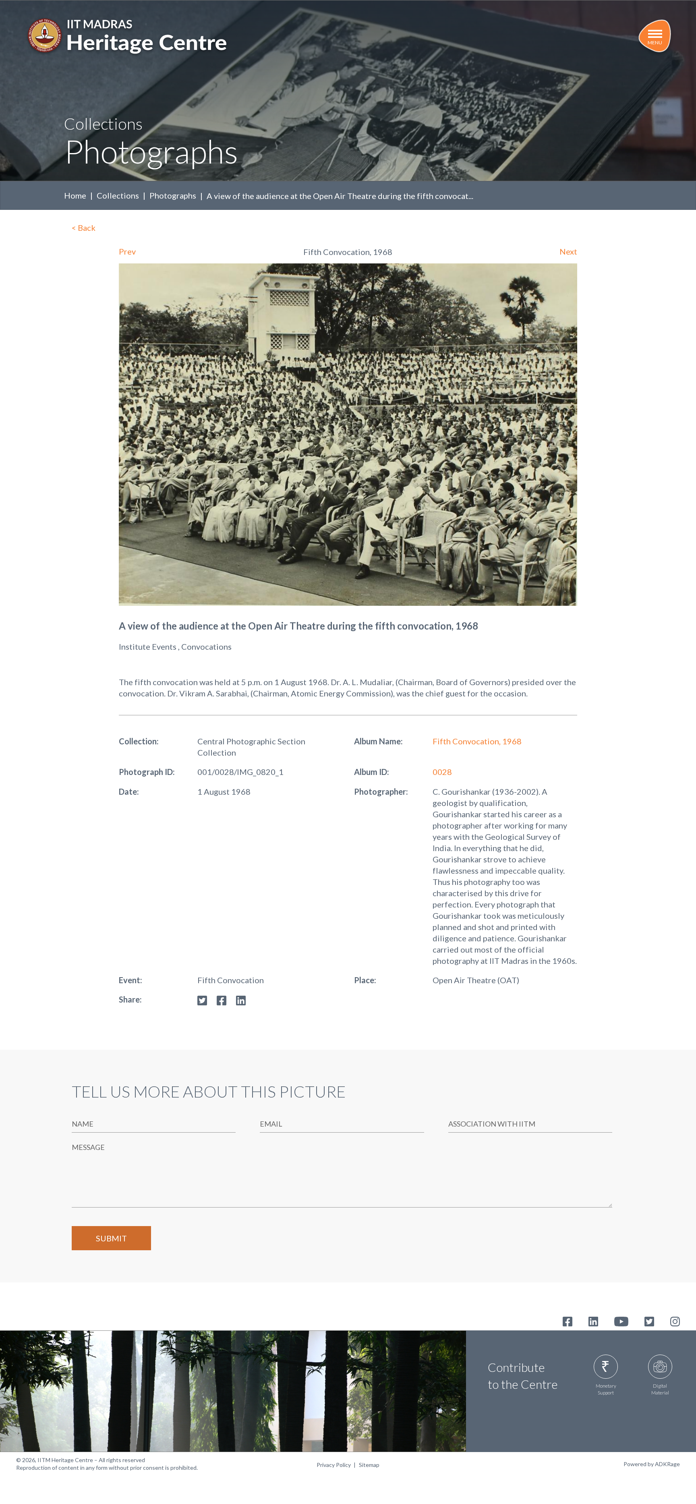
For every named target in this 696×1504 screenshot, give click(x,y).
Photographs (172, 195)
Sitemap (369, 1465)
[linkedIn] (241, 999)
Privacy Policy (334, 1465)
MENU (655, 42)
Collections (118, 195)
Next (568, 251)
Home (75, 195)
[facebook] (221, 999)
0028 (442, 772)
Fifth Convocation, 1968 (477, 741)
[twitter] (202, 999)
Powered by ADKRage (652, 1463)
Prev (127, 251)
